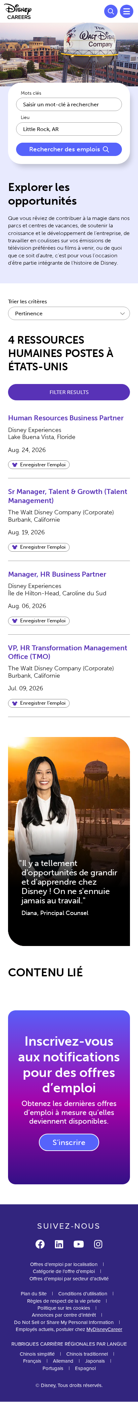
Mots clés (31, 93)
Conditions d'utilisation (82, 1293)
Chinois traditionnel (87, 1353)
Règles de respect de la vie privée (63, 1300)
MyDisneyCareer (104, 1329)
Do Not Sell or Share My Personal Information (64, 1322)
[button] (39, 464)
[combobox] (69, 129)
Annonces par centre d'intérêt (64, 1314)
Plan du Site (34, 1293)
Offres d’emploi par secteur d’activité (69, 1278)
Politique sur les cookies (64, 1307)
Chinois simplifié (37, 1353)
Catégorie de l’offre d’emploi (64, 1271)
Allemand (63, 1360)
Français (32, 1360)
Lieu (25, 117)
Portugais (53, 1368)
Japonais (95, 1360)
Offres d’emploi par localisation (63, 1264)
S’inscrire (69, 1142)
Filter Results (69, 392)
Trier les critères (27, 301)
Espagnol (85, 1368)
